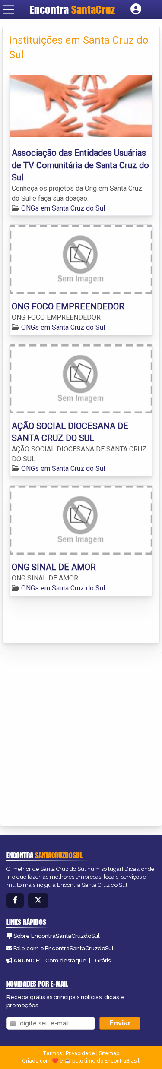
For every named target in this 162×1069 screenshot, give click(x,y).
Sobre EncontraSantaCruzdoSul (56, 936)
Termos (52, 1053)
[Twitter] (38, 900)
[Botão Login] (135, 9)
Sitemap (109, 1053)
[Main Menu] (8, 9)
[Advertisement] (81, 737)
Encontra (50, 9)
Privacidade (80, 1053)
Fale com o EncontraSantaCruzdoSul (63, 948)
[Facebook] (15, 900)
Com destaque (65, 960)
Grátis (103, 960)
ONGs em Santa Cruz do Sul (63, 208)
